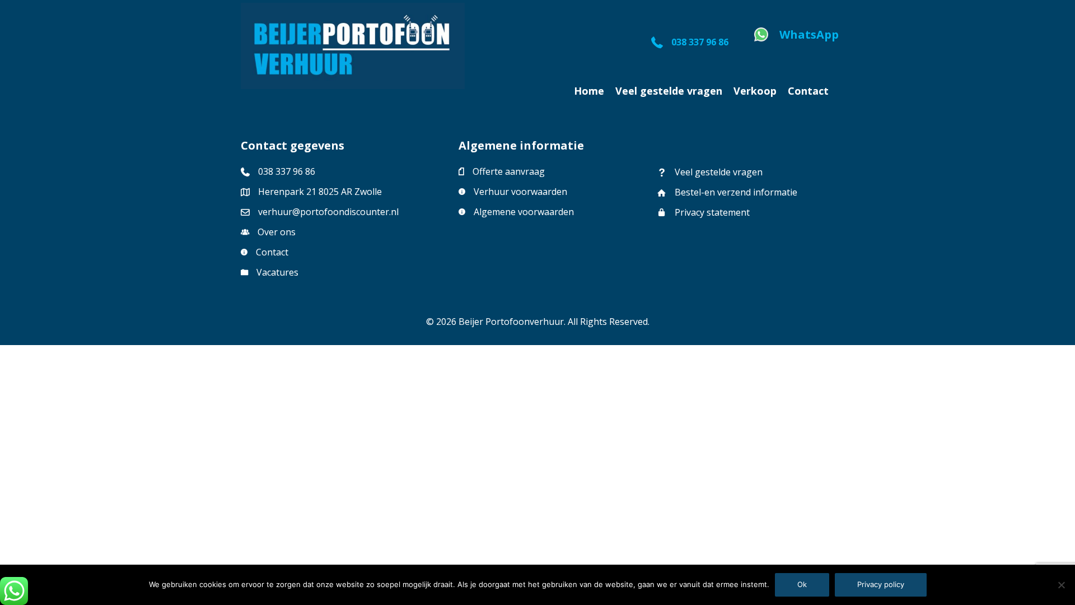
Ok (802, 584)
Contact (272, 252)
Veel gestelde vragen (719, 172)
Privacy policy (880, 584)
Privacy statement (712, 212)
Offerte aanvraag (509, 171)
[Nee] (1061, 584)
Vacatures (277, 272)
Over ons (277, 232)
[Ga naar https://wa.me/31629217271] (794, 37)
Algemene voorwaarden (524, 212)
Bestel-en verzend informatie (737, 192)
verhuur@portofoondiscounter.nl (328, 212)
